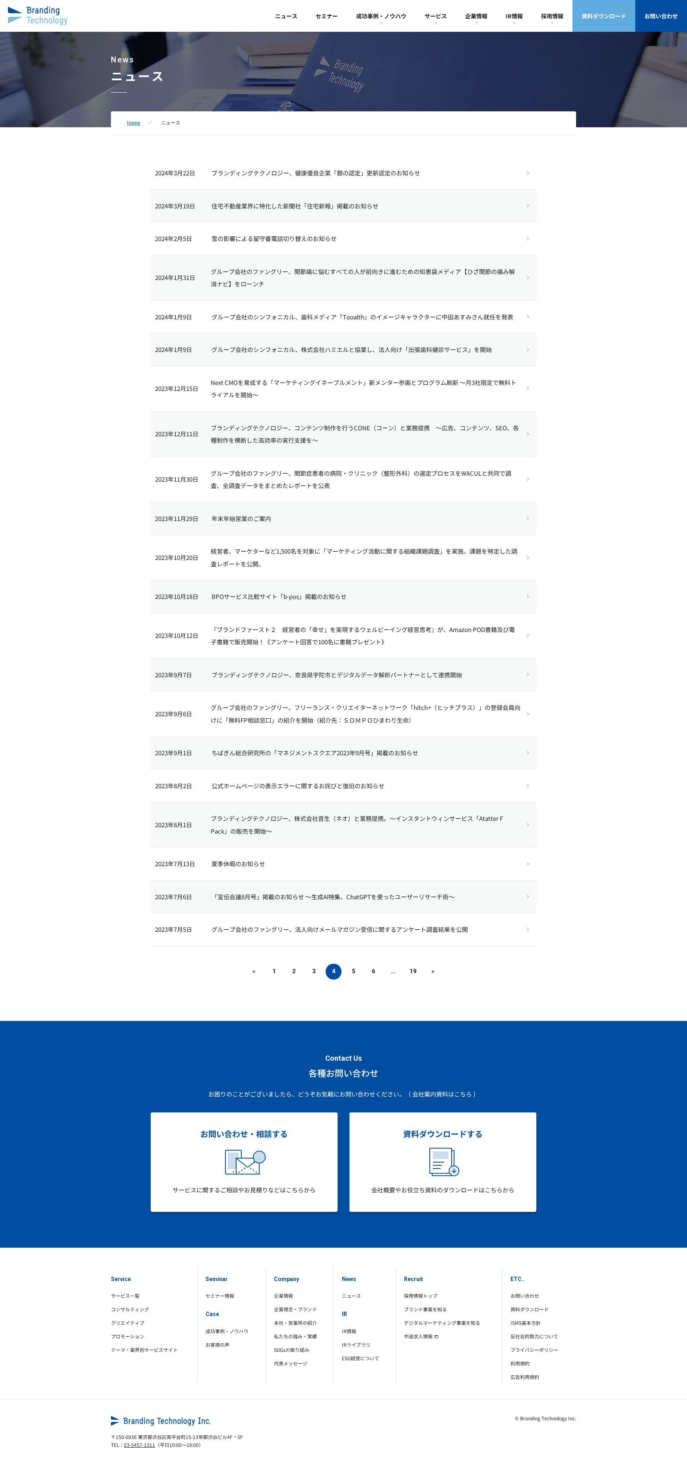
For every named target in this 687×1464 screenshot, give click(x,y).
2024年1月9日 (173, 317)
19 (413, 971)
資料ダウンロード (604, 16)
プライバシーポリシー (534, 1349)
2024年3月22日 (175, 173)
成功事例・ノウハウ (381, 16)
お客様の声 (217, 1344)
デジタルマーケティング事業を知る (442, 1322)
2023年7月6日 (173, 896)
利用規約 (520, 1363)
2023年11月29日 (176, 518)
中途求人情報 (418, 1336)
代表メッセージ (290, 1363)
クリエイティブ (127, 1322)
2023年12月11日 (176, 434)
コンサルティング (130, 1309)
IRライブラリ (356, 1344)
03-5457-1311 (139, 1444)
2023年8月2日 (173, 786)
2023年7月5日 (173, 929)
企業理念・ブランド (295, 1309)
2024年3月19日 (175, 206)
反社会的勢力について (534, 1336)
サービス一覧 (125, 1295)
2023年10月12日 (176, 635)
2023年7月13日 (175, 863)
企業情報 (476, 16)
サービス (436, 16)
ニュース (286, 16)
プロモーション (127, 1336)
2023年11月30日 (176, 479)
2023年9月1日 (173, 753)
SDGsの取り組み (291, 1349)
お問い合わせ (661, 16)
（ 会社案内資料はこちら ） (442, 1094)
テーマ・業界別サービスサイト (144, 1349)
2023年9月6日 (173, 714)
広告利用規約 (524, 1376)
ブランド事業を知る (425, 1309)
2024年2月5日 (173, 238)
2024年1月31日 (175, 277)
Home (133, 122)
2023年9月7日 (173, 675)
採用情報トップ (420, 1295)
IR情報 (514, 16)
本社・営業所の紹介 (295, 1322)
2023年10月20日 (176, 557)
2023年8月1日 (173, 824)
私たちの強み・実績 (295, 1336)
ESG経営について (360, 1358)
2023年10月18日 (176, 596)
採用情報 (552, 16)
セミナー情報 (220, 1295)
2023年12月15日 (176, 388)
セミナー (327, 16)
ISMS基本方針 (525, 1322)
